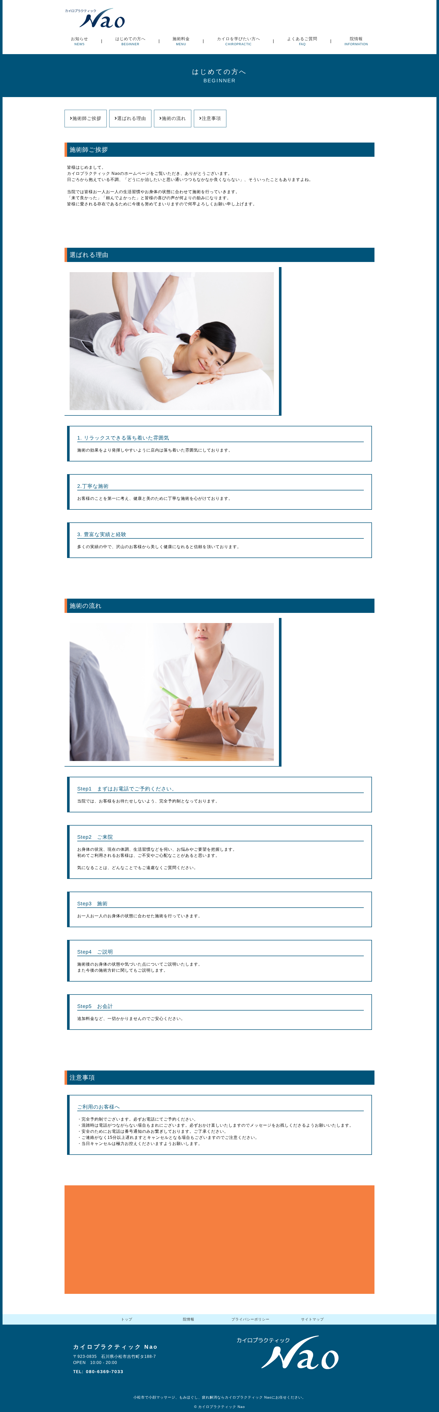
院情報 (188, 1319)
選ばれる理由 (131, 118)
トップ (126, 1319)
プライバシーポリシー (250, 1319)
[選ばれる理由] (173, 412)
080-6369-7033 (104, 1371)
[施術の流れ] (173, 763)
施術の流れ (174, 118)
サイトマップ (312, 1319)
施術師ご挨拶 (86, 118)
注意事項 (211, 118)
